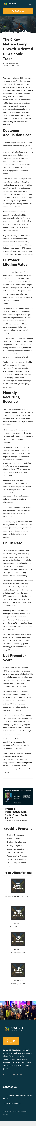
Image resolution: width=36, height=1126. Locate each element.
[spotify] (21, 1074)
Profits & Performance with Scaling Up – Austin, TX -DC (17, 813)
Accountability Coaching (17, 855)
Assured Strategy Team (12, 63)
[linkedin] (17, 1074)
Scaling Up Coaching (15, 835)
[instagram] (10, 1074)
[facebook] (3, 1074)
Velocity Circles (13, 838)
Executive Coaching (15, 852)
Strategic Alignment (15, 845)
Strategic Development (16, 842)
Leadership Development (17, 849)
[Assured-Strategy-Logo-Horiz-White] (10, 3)
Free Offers (12, 873)
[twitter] (7, 1074)
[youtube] (14, 1074)
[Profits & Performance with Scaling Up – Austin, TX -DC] (18, 790)
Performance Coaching (16, 859)
